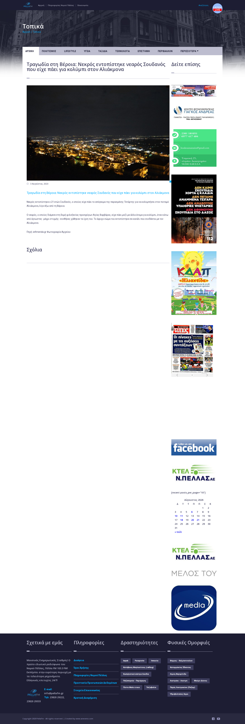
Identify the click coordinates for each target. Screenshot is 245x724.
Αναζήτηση (203, 5)
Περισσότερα (189, 51)
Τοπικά (37, 32)
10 (176, 515)
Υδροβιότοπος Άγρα (179, 694)
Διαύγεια (79, 660)
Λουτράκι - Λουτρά (178, 681)
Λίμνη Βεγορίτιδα (178, 674)
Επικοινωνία (83, 5)
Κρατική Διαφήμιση (85, 697)
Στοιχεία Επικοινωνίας (87, 690)
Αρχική (41, 5)
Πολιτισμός (49, 51)
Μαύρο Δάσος (200, 681)
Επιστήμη (144, 51)
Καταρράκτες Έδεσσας (180, 667)
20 (192, 519)
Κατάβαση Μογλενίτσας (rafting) (138, 667)
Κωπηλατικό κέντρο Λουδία (136, 674)
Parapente (139, 661)
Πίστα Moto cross (131, 687)
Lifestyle (70, 51)
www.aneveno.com (84, 718)
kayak (125, 661)
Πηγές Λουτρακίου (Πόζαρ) (182, 687)
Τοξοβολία (151, 687)
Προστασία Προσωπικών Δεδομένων (95, 682)
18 (181, 519)
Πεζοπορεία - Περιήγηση (134, 681)
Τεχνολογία (122, 51)
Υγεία (87, 51)
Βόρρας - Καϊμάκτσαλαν (181, 661)
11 (181, 515)
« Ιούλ (178, 531)
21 (198, 519)
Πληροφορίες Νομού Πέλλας (61, 5)
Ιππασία (154, 661)
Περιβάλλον (165, 51)
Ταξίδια (102, 51)
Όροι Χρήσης (81, 667)
